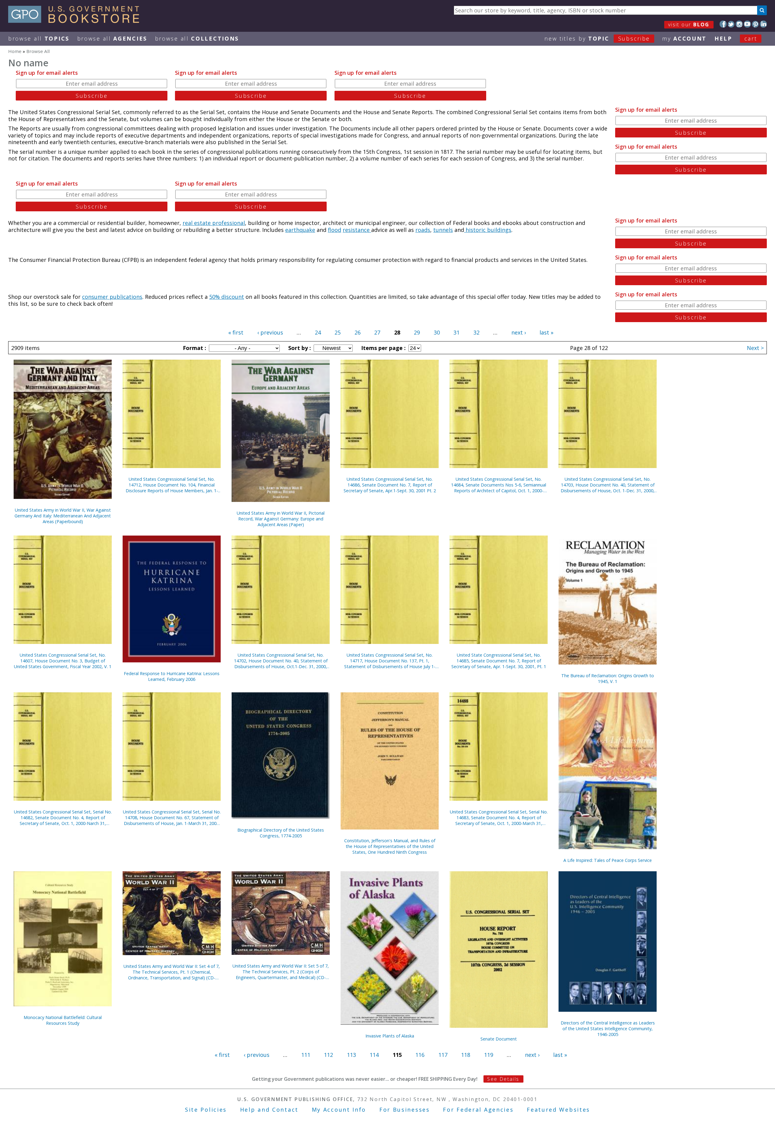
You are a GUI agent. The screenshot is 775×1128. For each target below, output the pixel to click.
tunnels (443, 229)
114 (374, 1054)
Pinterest (755, 24)
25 (338, 332)
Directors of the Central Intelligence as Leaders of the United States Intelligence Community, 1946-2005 (608, 1028)
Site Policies (206, 1109)
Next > (755, 347)
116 (419, 1054)
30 (437, 332)
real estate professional (214, 222)
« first (235, 332)
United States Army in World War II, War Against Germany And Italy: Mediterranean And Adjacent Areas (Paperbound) (63, 515)
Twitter (731, 24)
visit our (689, 24)
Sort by (298, 347)
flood (334, 229)
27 (377, 332)
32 (476, 332)
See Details (503, 1079)
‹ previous (270, 332)
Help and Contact (269, 1109)
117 (442, 1054)
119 (488, 1054)
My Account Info (339, 1109)
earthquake (300, 229)
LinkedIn (763, 24)
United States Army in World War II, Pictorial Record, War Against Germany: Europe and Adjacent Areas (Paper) (281, 518)
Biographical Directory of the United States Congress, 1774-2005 (280, 833)
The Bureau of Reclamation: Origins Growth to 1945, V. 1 (607, 678)
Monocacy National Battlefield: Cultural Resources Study (63, 1020)
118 (465, 1054)
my (684, 38)
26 (358, 332)
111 (305, 1054)
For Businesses (404, 1109)
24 (318, 332)
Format (194, 347)
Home (14, 51)
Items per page (382, 347)
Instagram (739, 24)
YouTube (747, 24)
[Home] (76, 21)
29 (417, 332)
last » (546, 332)
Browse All (38, 38)
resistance (357, 229)
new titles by (597, 38)
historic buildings (487, 229)
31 (456, 332)
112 (328, 1054)
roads (422, 229)
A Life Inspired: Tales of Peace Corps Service (607, 860)
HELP (723, 38)
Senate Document (498, 1039)
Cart (750, 38)
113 (351, 1054)
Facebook (723, 24)
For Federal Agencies (478, 1109)
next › (518, 332)
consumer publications (112, 296)
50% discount (226, 296)
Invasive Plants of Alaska (389, 1036)
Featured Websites (558, 1109)
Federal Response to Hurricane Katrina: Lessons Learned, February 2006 (171, 676)
